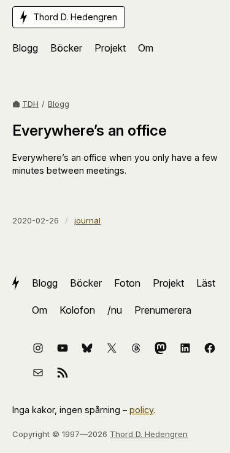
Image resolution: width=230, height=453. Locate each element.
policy (141, 410)
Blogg (58, 104)
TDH (30, 104)
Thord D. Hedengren (149, 434)
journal (87, 220)
